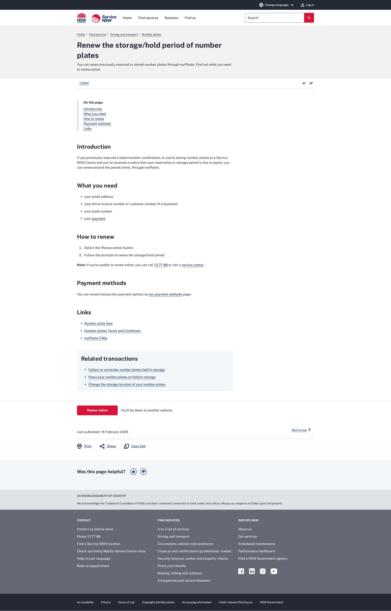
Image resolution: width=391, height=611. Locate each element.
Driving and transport (174, 536)
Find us (190, 18)
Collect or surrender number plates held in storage (126, 370)
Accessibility (85, 602)
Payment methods (97, 124)
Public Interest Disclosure (235, 602)
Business (171, 18)
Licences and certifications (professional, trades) (194, 551)
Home (127, 18)
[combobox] (274, 18)
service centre (192, 265)
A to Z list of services (173, 529)
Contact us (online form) (95, 529)
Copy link (138, 446)
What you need (94, 114)
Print (87, 446)
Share (111, 446)
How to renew (93, 119)
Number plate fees (98, 323)
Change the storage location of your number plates (126, 384)
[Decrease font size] (304, 83)
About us (245, 529)
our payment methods (165, 294)
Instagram (263, 571)
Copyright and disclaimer (158, 602)
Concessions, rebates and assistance (185, 544)
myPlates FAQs (95, 338)
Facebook (241, 571)
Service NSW (248, 520)
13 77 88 (161, 265)
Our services (247, 536)
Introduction (92, 109)
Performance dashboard (256, 551)
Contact (84, 520)
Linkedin (252, 571)
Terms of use (126, 602)
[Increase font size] (311, 83)
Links (87, 128)
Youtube (274, 571)
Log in (310, 5)
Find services (148, 18)
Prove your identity (172, 566)
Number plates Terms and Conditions (112, 331)
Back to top (299, 430)
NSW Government (271, 602)
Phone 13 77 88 (88, 536)
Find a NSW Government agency (263, 558)
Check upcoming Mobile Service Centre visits (111, 551)
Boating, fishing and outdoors (180, 573)
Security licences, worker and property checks (193, 558)
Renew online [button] (97, 410)
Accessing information (197, 602)
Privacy (106, 602)
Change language (277, 5)
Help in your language (93, 558)
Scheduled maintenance (256, 544)
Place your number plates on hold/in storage (122, 377)
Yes (133, 471)
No (143, 471)
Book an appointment (93, 566)
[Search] (309, 18)
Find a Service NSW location (98, 544)
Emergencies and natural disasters (184, 580)
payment (98, 219)
